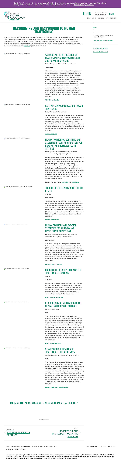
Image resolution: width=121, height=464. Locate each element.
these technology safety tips (84, 5)
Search (111, 14)
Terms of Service (92, 446)
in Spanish (75, 182)
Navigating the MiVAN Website (102, 40)
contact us (27, 46)
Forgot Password (100, 14)
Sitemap (102, 446)
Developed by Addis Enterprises (16, 449)
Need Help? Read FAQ (100, 48)
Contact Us (111, 446)
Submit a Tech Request (100, 52)
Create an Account (101, 13)
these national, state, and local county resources (79, 3)
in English (65, 182)
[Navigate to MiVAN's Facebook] (114, 450)
